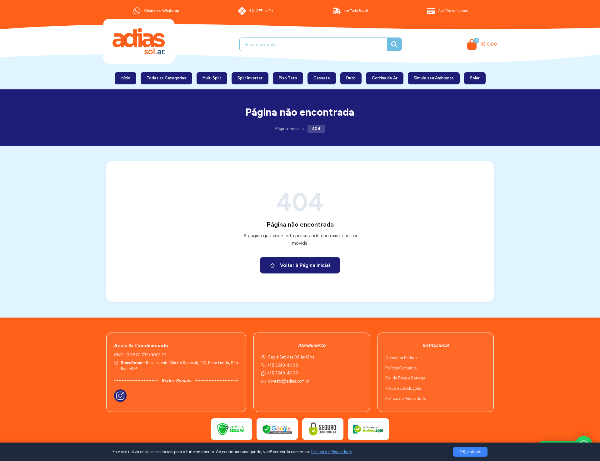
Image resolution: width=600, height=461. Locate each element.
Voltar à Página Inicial (305, 265)
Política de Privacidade (405, 398)
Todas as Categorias (166, 78)
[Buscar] (394, 44)
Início (125, 78)
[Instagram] (120, 395)
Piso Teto (288, 78)
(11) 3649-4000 (283, 373)
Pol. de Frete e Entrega (405, 378)
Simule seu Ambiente (434, 78)
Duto (351, 78)
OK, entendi (470, 451)
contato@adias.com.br (288, 381)
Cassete (321, 78)
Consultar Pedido (401, 357)
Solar (475, 78)
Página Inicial (287, 128)
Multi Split (211, 78)
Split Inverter (250, 78)
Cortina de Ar (385, 78)
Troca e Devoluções (403, 388)
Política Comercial (401, 368)
